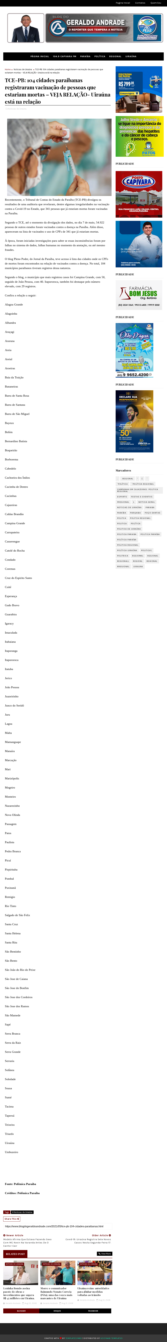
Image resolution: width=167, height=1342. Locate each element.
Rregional (123, 566)
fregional (123, 502)
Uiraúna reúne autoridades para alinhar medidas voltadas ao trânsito (93, 1292)
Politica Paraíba (150, 534)
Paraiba (150, 507)
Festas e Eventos (141, 497)
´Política (122, 484)
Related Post (15, 1254)
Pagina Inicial (123, 2)
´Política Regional (143, 484)
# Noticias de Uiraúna (22, 1212)
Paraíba (85, 56)
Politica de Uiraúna (129, 529)
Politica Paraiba (127, 534)
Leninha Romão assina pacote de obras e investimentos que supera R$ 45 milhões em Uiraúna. (19, 1293)
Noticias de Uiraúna (23, 69)
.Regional (127, 478)
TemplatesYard (74, 1338)
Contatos (140, 2)
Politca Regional (140, 518)
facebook (93, 1311)
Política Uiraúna (127, 550)
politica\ (146, 550)
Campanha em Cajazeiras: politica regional (137, 490)
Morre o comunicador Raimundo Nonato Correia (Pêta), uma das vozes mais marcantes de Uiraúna (56, 1293)
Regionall (123, 561)
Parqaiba (135, 513)
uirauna (138, 566)
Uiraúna (131, 56)
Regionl (138, 561)
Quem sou (156, 2)
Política (99, 56)
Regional (115, 56)
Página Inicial (39, 56)
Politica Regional (127, 545)
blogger (21, 1311)
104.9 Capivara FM (64, 56)
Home (8, 69)
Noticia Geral (146, 502)
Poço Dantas (152, 513)
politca (121, 518)
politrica (122, 556)
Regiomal (137, 556)
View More (106, 1253)
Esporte (122, 497)
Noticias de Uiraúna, (17, 109)
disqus (57, 1311)
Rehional (152, 561)
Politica (122, 523)
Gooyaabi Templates (111, 1338)
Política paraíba (127, 540)
